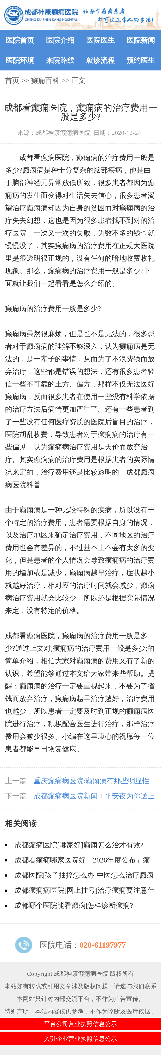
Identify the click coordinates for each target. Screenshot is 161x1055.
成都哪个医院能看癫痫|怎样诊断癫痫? (73, 905)
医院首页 (20, 40)
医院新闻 (141, 40)
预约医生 (141, 60)
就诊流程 (100, 60)
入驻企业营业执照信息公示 (80, 1038)
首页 (12, 80)
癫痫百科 (45, 80)
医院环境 (20, 60)
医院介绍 (60, 40)
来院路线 (60, 60)
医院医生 (100, 40)
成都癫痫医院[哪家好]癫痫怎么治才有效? (78, 845)
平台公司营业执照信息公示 (80, 1024)
